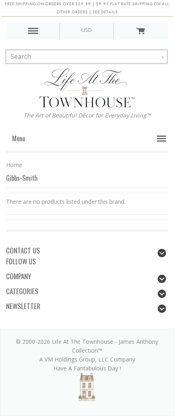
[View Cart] (140, 31)
